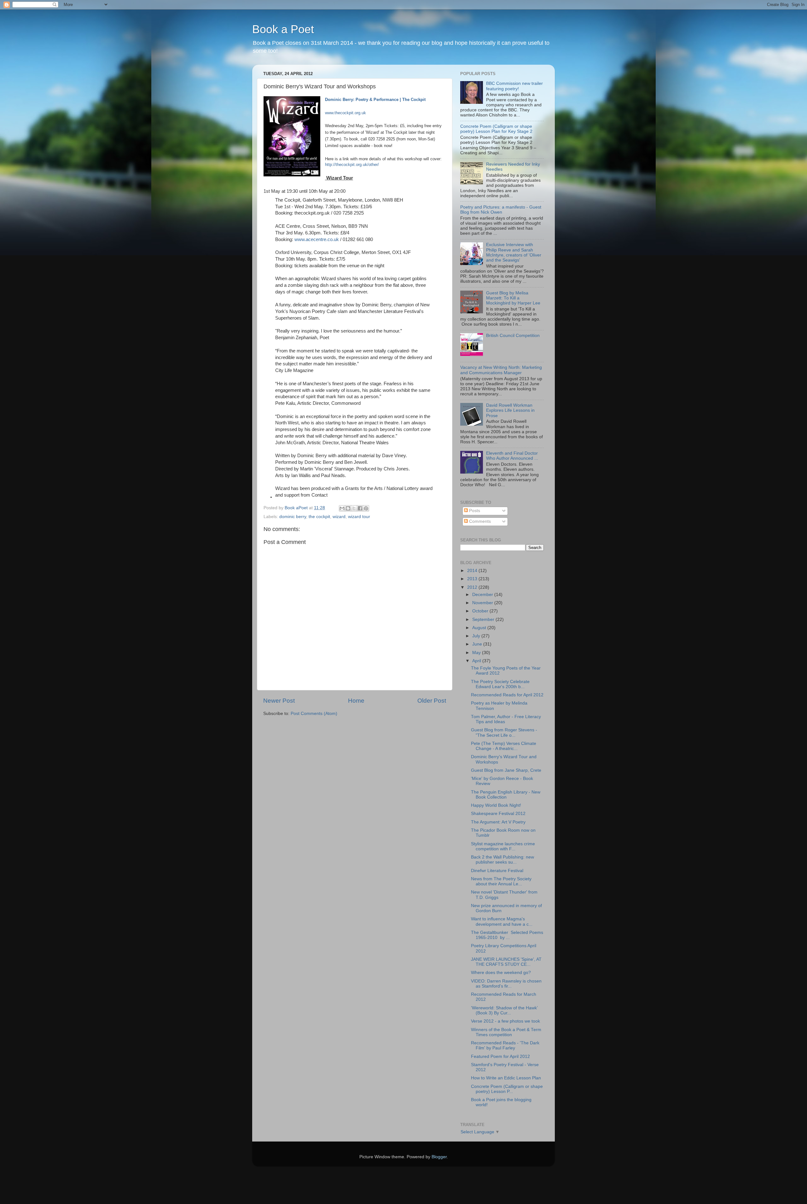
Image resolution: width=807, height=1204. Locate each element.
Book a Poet (283, 29)
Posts (474, 510)
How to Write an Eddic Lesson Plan (506, 1078)
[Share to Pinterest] (366, 508)
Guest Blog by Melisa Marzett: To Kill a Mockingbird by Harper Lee (513, 298)
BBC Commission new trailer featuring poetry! (514, 86)
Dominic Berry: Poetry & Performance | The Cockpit (375, 99)
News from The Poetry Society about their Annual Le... (501, 881)
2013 (473, 578)
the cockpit (319, 516)
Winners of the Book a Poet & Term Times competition (506, 1032)
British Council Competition (513, 335)
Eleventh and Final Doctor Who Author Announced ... (512, 456)
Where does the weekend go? (501, 972)
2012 (473, 587)
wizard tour (359, 516)
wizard (339, 516)
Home (356, 700)
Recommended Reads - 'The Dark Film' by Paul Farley (505, 1045)
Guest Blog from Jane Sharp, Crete (506, 770)
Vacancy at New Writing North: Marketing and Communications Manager (501, 370)
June (477, 644)
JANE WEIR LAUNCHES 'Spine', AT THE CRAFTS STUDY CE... (506, 962)
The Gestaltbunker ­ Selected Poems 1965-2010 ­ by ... (507, 935)
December (483, 594)
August (479, 627)
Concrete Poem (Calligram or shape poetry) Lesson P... (507, 1089)
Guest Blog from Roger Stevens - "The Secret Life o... (504, 732)
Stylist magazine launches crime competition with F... (503, 846)
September (484, 619)
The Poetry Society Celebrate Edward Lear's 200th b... (500, 684)
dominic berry (292, 516)
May (477, 652)
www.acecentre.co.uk (316, 239)
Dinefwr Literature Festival (497, 870)
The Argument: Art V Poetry (498, 822)
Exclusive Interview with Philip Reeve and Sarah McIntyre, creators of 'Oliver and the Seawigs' (513, 252)
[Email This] (342, 508)
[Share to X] (354, 508)
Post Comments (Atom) (314, 713)
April (477, 660)
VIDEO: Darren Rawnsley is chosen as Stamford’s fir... (506, 984)
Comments (479, 521)
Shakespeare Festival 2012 (498, 813)
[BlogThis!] (348, 508)
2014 (473, 570)
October (481, 611)
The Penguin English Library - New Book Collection (505, 795)
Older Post (431, 700)
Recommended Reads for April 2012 (507, 695)
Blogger (439, 1156)
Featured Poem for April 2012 (500, 1056)
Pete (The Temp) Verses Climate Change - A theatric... (503, 746)
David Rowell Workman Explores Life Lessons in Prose (510, 410)
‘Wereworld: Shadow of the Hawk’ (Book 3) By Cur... (504, 1010)
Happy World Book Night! (496, 805)
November (483, 602)
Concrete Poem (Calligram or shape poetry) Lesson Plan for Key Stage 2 (496, 129)
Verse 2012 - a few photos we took (505, 1021)
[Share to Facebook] (360, 508)
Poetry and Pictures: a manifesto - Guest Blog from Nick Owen (500, 210)
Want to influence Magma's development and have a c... (501, 921)
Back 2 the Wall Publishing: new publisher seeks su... (502, 860)
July (476, 636)
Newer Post (279, 700)
